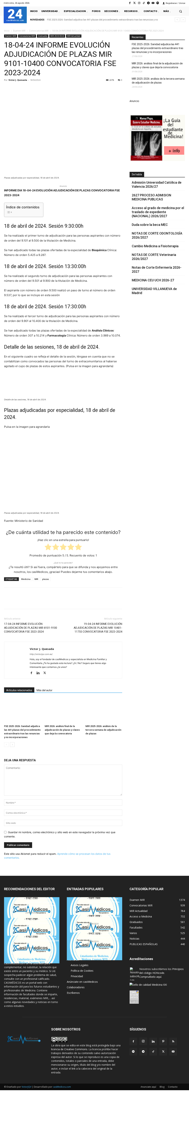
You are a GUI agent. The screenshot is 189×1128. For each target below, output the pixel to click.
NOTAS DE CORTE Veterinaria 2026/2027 (154, 257)
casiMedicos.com (62, 1086)
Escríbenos (73, 993)
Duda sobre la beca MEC (150, 225)
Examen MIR (19, 30)
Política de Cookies (82, 970)
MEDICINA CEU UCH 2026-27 (153, 280)
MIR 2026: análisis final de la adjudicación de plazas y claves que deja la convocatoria (62, 730)
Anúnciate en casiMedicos (82, 981)
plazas (45, 579)
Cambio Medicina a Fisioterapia (155, 246)
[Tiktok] (143, 3)
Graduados (42, 36)
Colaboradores (76, 987)
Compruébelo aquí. (150, 976)
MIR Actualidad (73, 36)
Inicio (7, 30)
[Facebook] (130, 3)
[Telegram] (148, 3)
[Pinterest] (24, 88)
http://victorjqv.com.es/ (41, 654)
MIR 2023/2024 (57, 36)
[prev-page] (6, 744)
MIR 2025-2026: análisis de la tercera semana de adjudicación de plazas (103, 730)
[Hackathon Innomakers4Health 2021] (94, 929)
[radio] (48, 548)
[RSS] (173, 1041)
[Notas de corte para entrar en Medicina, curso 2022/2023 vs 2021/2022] (94, 911)
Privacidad (77, 976)
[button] (180, 11)
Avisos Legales (79, 965)
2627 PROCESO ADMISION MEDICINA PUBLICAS (151, 197)
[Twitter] (134, 3)
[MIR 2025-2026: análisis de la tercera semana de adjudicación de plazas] (103, 710)
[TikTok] (153, 1051)
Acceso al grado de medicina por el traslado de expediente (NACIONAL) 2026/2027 (158, 212)
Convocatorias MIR (39, 30)
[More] (67, 88)
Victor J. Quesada (17, 80)
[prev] (177, 19)
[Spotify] (157, 3)
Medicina (25, 579)
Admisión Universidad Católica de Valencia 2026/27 (156, 184)
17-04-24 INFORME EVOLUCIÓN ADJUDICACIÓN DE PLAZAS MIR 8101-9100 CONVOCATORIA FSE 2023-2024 (30, 627)
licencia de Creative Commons (69, 1049)
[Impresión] (58, 88)
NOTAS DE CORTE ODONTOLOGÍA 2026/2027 (157, 235)
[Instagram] (139, 3)
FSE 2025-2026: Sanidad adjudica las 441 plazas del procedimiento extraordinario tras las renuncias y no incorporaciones (157, 48)
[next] (183, 19)
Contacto (173, 1086)
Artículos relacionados (19, 690)
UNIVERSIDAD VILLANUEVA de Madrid (154, 291)
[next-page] (12, 744)
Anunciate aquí (148, 1086)
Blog (162, 1086)
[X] (16, 88)
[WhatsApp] (33, 88)
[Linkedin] (41, 88)
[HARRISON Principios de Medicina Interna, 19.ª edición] (94, 946)
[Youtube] (153, 3)
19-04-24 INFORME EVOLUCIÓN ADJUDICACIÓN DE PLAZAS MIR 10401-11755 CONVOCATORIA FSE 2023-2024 (98, 627)
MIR (36, 579)
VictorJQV (27, 1086)
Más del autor (44, 690)
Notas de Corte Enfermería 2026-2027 (156, 269)
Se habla (137, 174)
